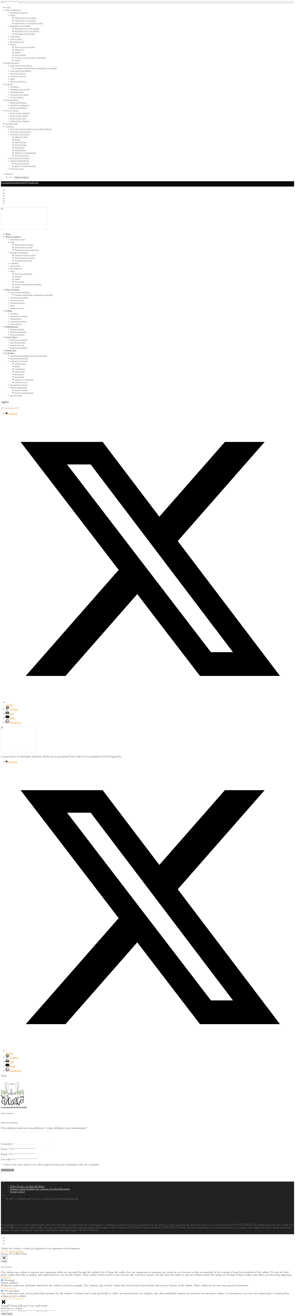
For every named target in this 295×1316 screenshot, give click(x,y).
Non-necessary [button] (8, 1288)
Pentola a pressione (25, 153)
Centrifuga (21, 142)
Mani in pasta (12, 63)
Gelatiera (20, 148)
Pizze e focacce (18, 82)
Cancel (9, 1314)
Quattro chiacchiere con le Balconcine (31, 129)
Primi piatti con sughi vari (29, 23)
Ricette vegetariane (25, 166)
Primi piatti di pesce (25, 21)
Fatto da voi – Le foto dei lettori (27, 1186)
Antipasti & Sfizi (19, 13)
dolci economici (18, 108)
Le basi (9, 84)
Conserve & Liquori (20, 90)
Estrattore (21, 145)
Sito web (5, 1159)
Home (8, 8)
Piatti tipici (12, 111)
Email (5, 1154)
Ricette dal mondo (20, 121)
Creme (18, 52)
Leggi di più (16, 1251)
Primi (13, 15)
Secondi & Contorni (20, 26)
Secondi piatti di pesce (27, 31)
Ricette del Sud (18, 119)
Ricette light (17, 169)
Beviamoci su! (17, 42)
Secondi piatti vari (25, 34)
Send (3, 1314)
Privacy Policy (17, 1191)
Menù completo (13, 10)
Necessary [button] (6, 1277)
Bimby (18, 140)
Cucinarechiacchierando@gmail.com (19, 182)
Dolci (13, 45)
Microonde (20, 150)
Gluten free (12, 124)
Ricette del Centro (20, 113)
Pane (12, 79)
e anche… (10, 127)
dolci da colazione (25, 47)
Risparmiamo (12, 100)
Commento (7, 1144)
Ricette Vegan (22, 164)
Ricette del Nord (19, 116)
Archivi (9, 177)
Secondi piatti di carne (27, 29)
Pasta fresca (17, 97)
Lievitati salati (18, 76)
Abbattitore (21, 137)
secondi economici (20, 105)
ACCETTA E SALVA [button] (12, 1298)
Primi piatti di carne (25, 18)
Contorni (15, 37)
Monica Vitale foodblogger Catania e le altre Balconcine (40, 1189)
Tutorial (14, 87)
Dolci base (20, 55)
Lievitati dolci (18, 74)
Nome (5, 1149)
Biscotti (19, 50)
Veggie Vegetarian (19, 161)
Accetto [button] (5, 1251)
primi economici (18, 103)
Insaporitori (17, 92)
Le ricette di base (19, 95)
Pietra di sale (22, 156)
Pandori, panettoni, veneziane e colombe (36, 68)
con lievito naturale (21, 66)
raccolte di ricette (20, 132)
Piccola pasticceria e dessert (30, 58)
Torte (18, 60)
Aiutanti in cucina (19, 134)
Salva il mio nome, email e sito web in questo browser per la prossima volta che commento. (51, 1164)
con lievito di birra (20, 71)
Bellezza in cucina (20, 158)
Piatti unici (16, 39)
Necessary (9, 1280)
